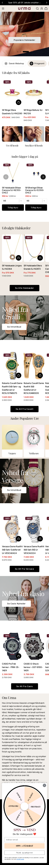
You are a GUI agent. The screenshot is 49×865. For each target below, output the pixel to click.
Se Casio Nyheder (16, 603)
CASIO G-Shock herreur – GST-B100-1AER (33, 667)
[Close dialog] (44, 785)
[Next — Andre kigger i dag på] (43, 177)
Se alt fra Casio (24, 686)
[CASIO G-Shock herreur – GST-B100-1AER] (34, 646)
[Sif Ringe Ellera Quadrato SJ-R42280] (12, 92)
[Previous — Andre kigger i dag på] (5, 177)
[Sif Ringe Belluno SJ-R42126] (34, 92)
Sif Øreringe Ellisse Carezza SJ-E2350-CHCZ (34, 190)
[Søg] (37, 8)
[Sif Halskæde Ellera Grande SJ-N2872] (34, 248)
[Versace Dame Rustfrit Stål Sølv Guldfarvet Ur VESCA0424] (12, 529)
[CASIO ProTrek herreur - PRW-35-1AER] (12, 646)
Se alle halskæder (24, 288)
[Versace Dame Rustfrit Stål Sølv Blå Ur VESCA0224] (34, 529)
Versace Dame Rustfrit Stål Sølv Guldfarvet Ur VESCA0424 (12, 549)
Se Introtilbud (14, 327)
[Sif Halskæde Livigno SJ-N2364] (12, 248)
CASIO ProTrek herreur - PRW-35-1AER (10, 667)
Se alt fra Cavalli (24, 409)
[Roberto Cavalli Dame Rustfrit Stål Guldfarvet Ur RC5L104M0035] (34, 365)
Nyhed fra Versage (24, 40)
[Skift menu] (3, 8)
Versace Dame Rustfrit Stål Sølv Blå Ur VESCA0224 (34, 549)
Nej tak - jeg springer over (24, 853)
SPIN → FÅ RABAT (24, 845)
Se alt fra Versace (24, 569)
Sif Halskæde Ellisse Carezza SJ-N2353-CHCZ (11, 190)
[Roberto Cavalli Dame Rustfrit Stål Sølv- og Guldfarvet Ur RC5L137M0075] (12, 365)
